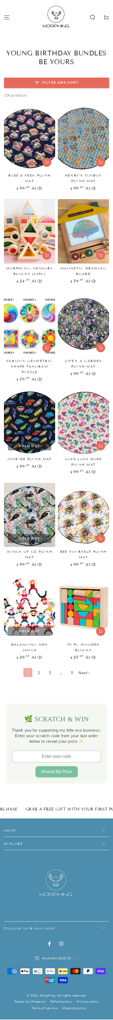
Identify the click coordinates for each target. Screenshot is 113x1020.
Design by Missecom (29, 1001)
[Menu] (7, 17)
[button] (92, 17)
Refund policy (61, 1001)
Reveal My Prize (56, 771)
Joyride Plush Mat (29, 459)
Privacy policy (88, 1001)
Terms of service (44, 1008)
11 (72, 672)
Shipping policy (74, 1008)
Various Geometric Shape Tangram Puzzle (29, 366)
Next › (84, 672)
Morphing (47, 995)
